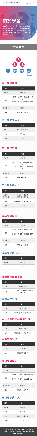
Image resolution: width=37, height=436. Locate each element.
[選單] (34, 3)
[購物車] (27, 3)
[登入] (30, 3)
